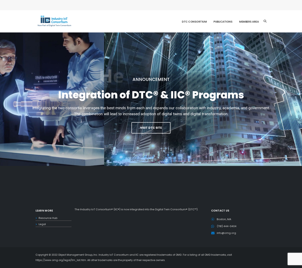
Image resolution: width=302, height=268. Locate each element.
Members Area (249, 22)
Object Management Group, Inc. (78, 254)
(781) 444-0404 (226, 226)
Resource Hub (48, 218)
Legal (42, 224)
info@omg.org (226, 233)
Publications (222, 22)
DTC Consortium (194, 22)
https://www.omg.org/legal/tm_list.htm (61, 260)
